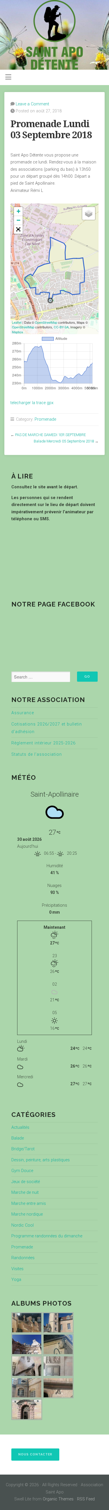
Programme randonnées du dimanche (46, 1236)
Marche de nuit (25, 1192)
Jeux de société (25, 1181)
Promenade (45, 419)
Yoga (16, 1279)
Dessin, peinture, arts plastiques (40, 1160)
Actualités (20, 1127)
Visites (17, 1268)
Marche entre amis (28, 1203)
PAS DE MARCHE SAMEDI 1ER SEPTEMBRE (50, 435)
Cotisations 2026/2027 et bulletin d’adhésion (46, 728)
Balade (17, 1138)
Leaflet (17, 322)
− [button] (18, 220)
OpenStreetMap (46, 322)
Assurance (22, 712)
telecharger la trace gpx (31, 402)
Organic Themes (58, 1499)
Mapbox (17, 332)
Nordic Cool (22, 1225)
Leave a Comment (32, 104)
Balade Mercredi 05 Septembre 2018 (64, 441)
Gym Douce (22, 1170)
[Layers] (88, 213)
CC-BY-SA (61, 327)
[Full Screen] (18, 229)
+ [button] (18, 211)
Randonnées (23, 1257)
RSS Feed (86, 1499)
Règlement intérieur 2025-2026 (43, 743)
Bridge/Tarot (23, 1149)
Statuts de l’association (36, 754)
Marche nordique (27, 1214)
